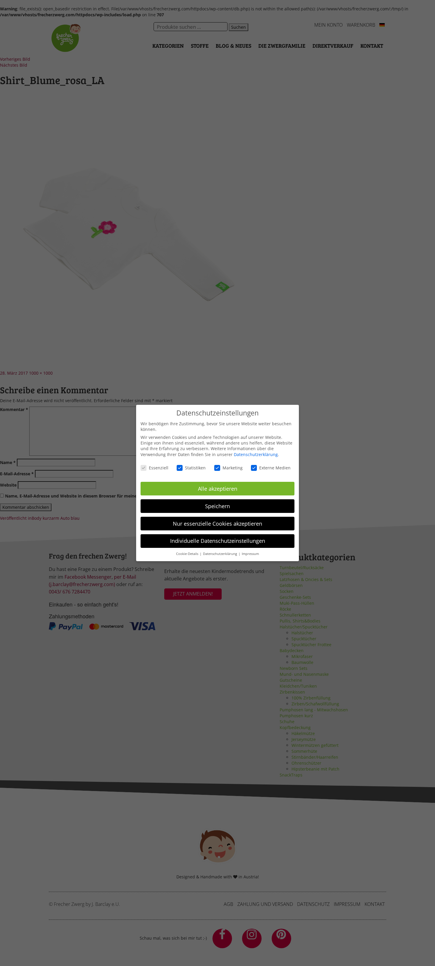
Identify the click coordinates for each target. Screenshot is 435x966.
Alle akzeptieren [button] (217, 488)
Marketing (233, 468)
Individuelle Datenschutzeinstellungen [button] (217, 540)
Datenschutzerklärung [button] (220, 554)
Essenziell (158, 468)
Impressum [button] (250, 554)
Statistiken (195, 468)
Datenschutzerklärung (256, 454)
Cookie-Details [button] (187, 554)
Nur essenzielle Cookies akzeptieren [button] (217, 523)
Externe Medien (275, 468)
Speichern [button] (217, 506)
